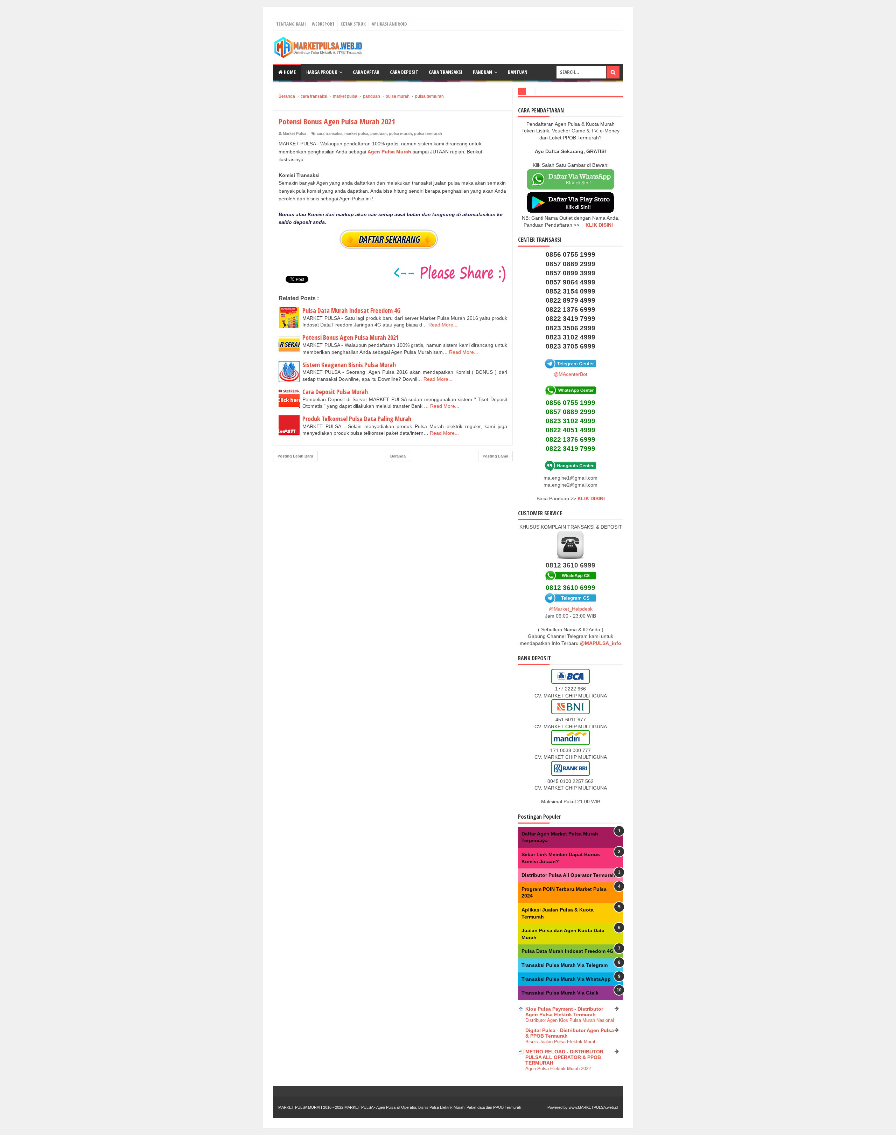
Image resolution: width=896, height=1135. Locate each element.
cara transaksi (329, 133)
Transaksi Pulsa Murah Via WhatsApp (566, 979)
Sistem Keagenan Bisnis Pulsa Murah (349, 364)
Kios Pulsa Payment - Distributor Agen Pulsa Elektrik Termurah (564, 1011)
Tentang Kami (291, 24)
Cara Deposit (404, 72)
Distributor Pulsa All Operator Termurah (568, 875)
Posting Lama (495, 456)
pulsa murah (400, 133)
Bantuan (517, 72)
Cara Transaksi (445, 72)
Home (289, 72)
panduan (378, 133)
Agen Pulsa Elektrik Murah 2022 (558, 1068)
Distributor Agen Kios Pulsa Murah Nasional (569, 1020)
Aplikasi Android (389, 24)
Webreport (323, 24)
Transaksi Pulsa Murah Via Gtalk (560, 993)
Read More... (442, 325)
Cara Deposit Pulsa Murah (335, 391)
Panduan (482, 72)
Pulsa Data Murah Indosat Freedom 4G (351, 310)
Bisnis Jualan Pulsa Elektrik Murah (560, 1041)
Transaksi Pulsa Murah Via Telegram (565, 965)
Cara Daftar (366, 72)
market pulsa (356, 133)
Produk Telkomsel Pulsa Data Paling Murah (356, 418)
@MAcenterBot (570, 374)
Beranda (398, 456)
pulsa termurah (428, 133)
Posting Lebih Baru (295, 456)
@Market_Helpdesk (571, 609)
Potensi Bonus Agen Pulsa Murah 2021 (350, 337)
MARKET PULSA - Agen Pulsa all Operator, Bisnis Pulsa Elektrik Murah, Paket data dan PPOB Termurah (432, 1107)
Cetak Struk (353, 24)
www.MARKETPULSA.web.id (593, 1107)
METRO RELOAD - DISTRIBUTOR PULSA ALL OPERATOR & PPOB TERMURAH (564, 1057)
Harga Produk (321, 72)
